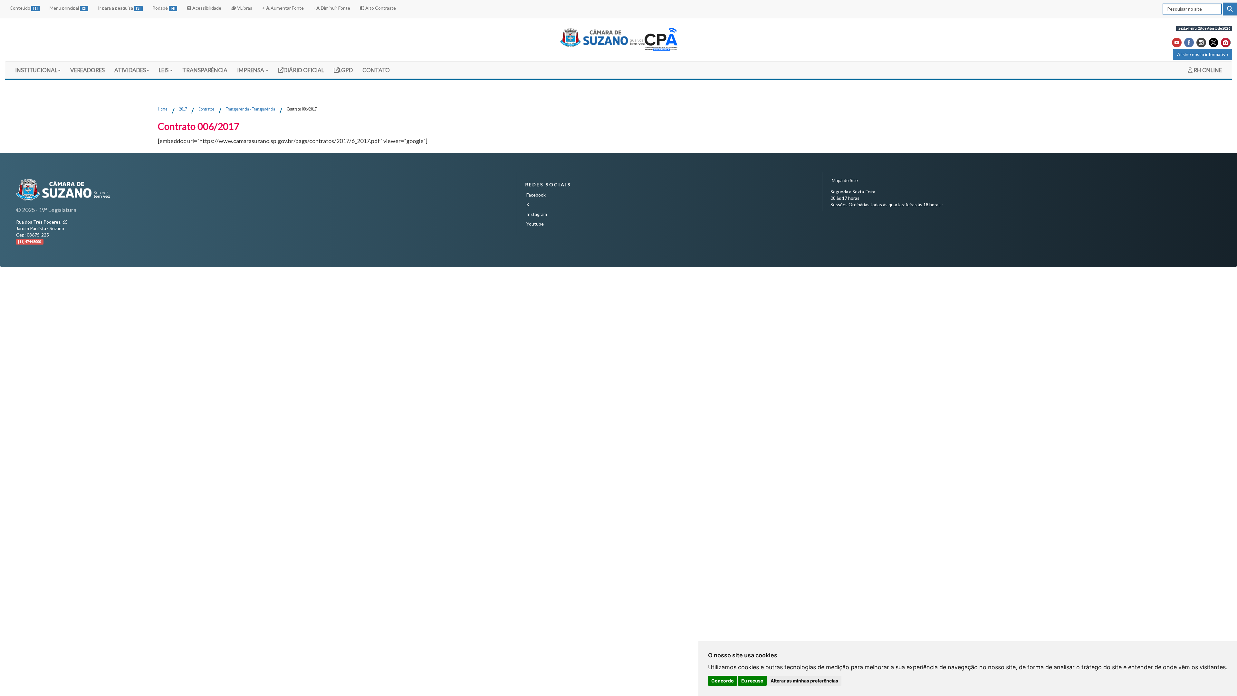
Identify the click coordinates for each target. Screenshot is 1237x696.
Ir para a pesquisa (119, 8)
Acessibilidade (206, 8)
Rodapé (163, 8)
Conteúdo (24, 8)
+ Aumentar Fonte (283, 8)
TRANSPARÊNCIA (204, 70)
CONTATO (376, 70)
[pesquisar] (1230, 9)
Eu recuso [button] (752, 680)
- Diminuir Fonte (331, 8)
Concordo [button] (722, 680)
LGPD (345, 69)
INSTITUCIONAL (36, 70)
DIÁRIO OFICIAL (303, 69)
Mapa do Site (845, 180)
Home (163, 109)
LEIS (164, 70)
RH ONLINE (1207, 70)
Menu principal (68, 8)
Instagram (536, 214)
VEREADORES (87, 70)
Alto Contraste (380, 8)
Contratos (206, 109)
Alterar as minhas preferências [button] (804, 680)
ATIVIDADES (130, 70)
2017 (183, 109)
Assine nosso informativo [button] (1202, 54)
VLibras (244, 8)
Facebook (536, 195)
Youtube (535, 224)
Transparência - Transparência (250, 109)
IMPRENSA (251, 70)
